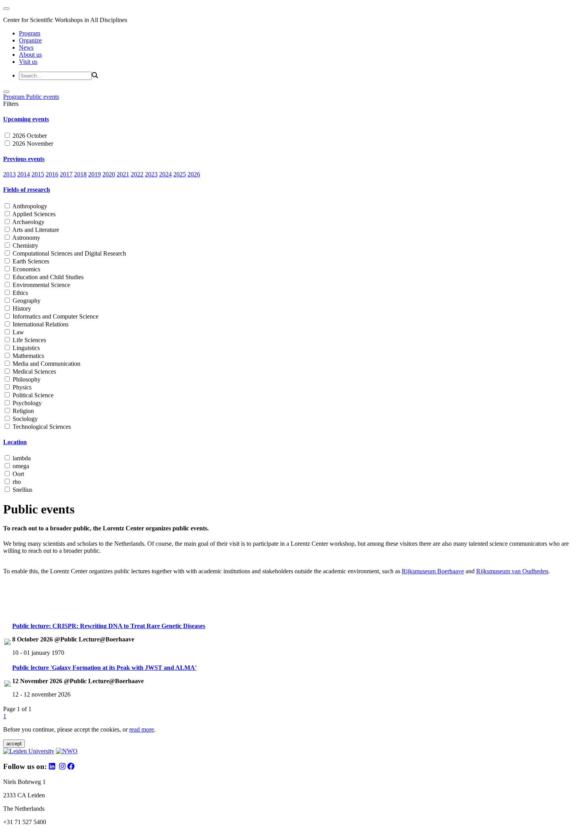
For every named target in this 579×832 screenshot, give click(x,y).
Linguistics (25, 348)
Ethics (19, 292)
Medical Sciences (33, 371)
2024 (165, 174)
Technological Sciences (41, 426)
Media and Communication (45, 363)
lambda (21, 458)
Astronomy (25, 237)
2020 (108, 174)
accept (14, 744)
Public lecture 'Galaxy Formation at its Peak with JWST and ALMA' (104, 667)
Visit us (28, 61)
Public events (42, 96)
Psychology (26, 403)
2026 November (32, 143)
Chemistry (24, 245)
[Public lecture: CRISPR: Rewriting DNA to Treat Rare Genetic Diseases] (7, 642)
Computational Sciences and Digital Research (68, 253)
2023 (151, 174)
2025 (179, 174)
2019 (94, 174)
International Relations (40, 324)
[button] (289, 119)
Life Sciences (28, 340)
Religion (22, 411)
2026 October (29, 135)
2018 (80, 174)
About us (30, 54)
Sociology (24, 418)
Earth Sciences (30, 261)
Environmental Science (40, 285)
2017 (66, 174)
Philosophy (26, 379)
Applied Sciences (33, 214)
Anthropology (29, 206)
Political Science (32, 395)
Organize (30, 40)
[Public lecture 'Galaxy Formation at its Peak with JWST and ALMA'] (7, 684)
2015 (38, 174)
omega (20, 466)
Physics (21, 387)
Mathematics (27, 355)
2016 (52, 174)
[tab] (289, 119)
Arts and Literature (35, 229)
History (21, 308)
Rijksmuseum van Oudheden (512, 571)
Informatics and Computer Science (54, 316)
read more (141, 729)
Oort (17, 474)
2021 (123, 174)
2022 (137, 174)
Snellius (21, 489)
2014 (23, 174)
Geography (26, 300)
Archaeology (28, 222)
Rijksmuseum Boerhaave (433, 571)
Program (29, 33)
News (26, 47)
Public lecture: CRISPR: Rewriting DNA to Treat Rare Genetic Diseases (108, 626)
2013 (9, 174)
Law (17, 332)
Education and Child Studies (47, 277)
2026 (193, 174)
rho (16, 481)
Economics (25, 269)
